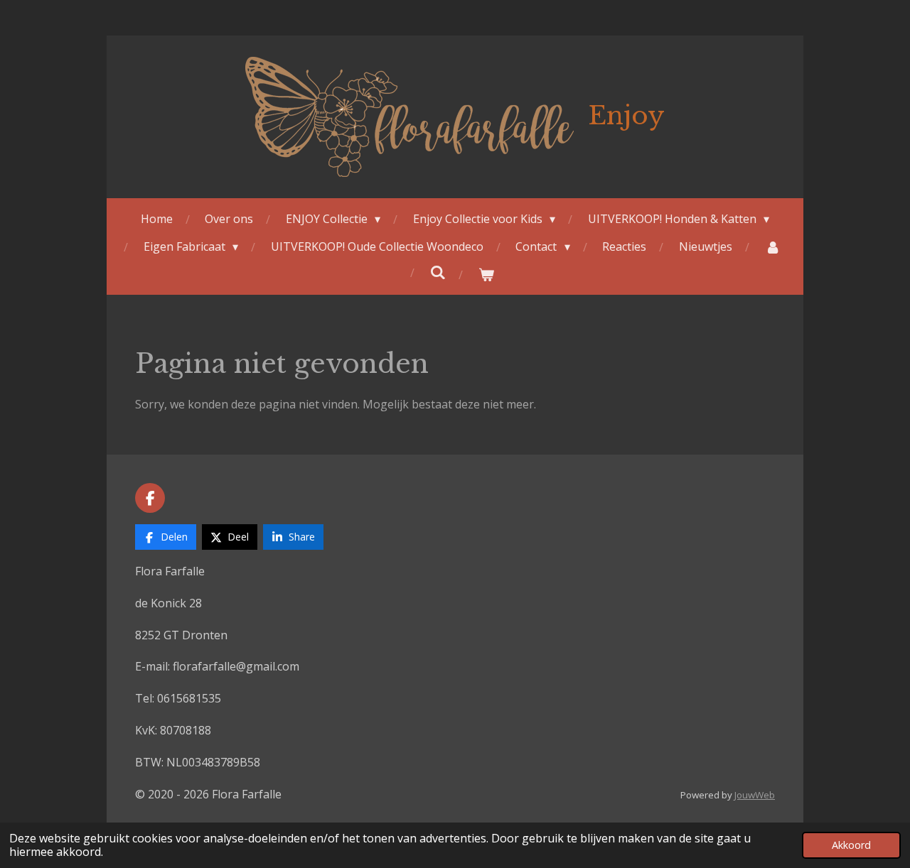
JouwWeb (754, 794)
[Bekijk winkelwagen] (486, 274)
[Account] (772, 247)
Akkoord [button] (851, 845)
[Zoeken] (438, 272)
